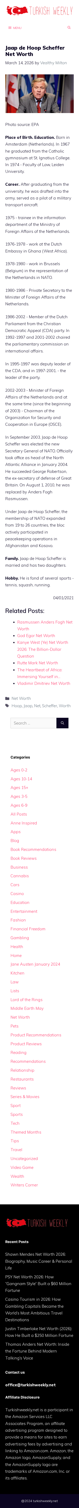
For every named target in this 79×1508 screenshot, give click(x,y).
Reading (19, 1052)
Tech (15, 1123)
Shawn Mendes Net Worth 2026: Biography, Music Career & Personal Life (38, 1261)
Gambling (20, 937)
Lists (15, 990)
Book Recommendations (33, 849)
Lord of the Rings (27, 999)
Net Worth (21, 698)
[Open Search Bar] (69, 27)
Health (17, 946)
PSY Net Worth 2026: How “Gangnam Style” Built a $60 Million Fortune (38, 1283)
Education (20, 902)
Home (16, 955)
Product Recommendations (36, 1034)
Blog (15, 840)
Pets (15, 1026)
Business (19, 867)
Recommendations (28, 1061)
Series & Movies (25, 1096)
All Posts (19, 814)
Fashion (18, 920)
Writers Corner (24, 1184)
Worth (65, 705)
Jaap (28, 705)
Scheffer (49, 705)
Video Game (22, 1167)
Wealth (17, 1176)
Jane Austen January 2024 (35, 964)
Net (37, 705)
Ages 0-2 (19, 769)
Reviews (18, 1087)
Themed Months (26, 1132)
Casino (17, 893)
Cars (15, 884)
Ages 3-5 (19, 796)
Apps (16, 831)
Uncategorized (24, 1158)
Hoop (17, 705)
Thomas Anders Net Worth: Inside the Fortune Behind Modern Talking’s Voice (37, 1351)
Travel (16, 1149)
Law (15, 981)
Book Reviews (24, 858)
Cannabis (20, 875)
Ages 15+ (19, 787)
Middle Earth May (27, 1008)
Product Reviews (26, 1043)
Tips (15, 1140)
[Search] (62, 723)
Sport (16, 1105)
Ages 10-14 (21, 778)
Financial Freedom (28, 928)
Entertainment (24, 911)
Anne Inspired (24, 823)
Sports (17, 1114)
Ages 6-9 (19, 805)
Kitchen (17, 973)
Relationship (22, 1070)
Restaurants (22, 1079)
